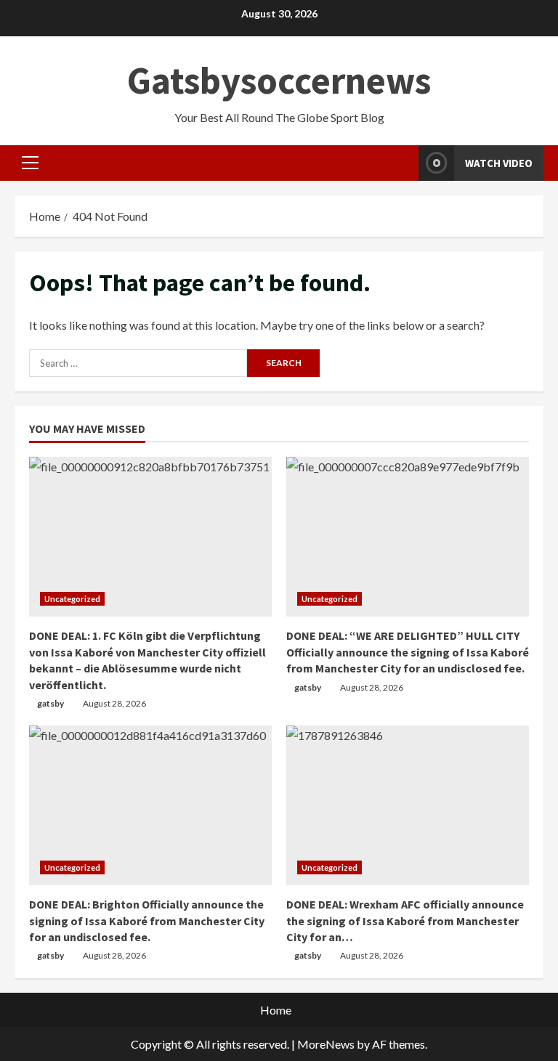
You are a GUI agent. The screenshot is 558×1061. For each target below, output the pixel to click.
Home (275, 1010)
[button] (30, 162)
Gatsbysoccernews (279, 80)
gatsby (50, 703)
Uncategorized (72, 598)
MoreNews (326, 1044)
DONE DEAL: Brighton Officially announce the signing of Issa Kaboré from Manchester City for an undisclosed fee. (146, 920)
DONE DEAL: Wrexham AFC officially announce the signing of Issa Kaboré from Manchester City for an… (405, 920)
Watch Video (499, 163)
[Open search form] (403, 163)
